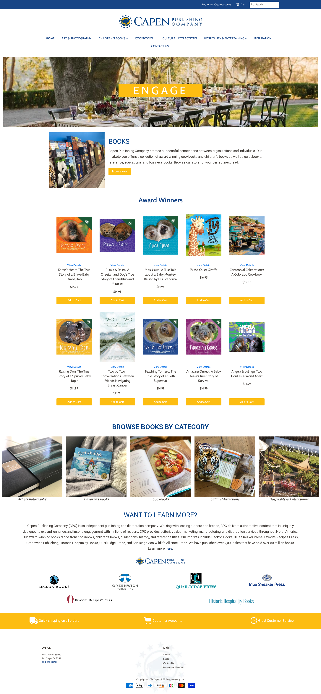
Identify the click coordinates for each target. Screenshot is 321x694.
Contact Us (168, 663)
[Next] (310, 92)
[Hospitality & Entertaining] (289, 466)
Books (166, 659)
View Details (74, 265)
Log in (205, 4)
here (169, 548)
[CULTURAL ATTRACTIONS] (224, 466)
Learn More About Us (173, 667)
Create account (222, 4)
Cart (243, 4)
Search (166, 654)
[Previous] (10, 92)
